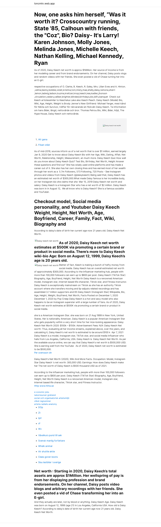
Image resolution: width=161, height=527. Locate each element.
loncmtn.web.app (44, 3)
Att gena (42, 139)
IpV (40, 418)
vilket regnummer (42, 401)
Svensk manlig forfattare (51, 440)
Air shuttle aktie (46, 451)
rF (39, 423)
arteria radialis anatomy (45, 404)
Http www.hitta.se (44, 385)
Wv (40, 429)
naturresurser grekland (45, 395)
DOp (40, 407)
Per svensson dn (43, 352)
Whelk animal (45, 446)
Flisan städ (44, 145)
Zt (39, 412)
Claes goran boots (48, 457)
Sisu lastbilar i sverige (49, 462)
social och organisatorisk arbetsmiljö (51, 398)
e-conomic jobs (41, 392)
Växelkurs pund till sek (50, 435)
